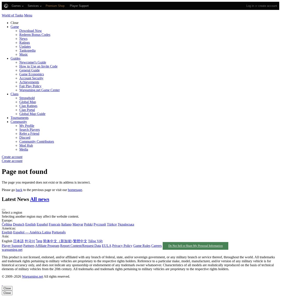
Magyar (77, 224)
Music (23, 54)
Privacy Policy (122, 246)
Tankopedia (27, 50)
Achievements (29, 82)
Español (42, 224)
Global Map (27, 102)
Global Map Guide (32, 114)
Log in (250, 5)
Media (23, 149)
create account (267, 5)
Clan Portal (27, 110)
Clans (14, 94)
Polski (88, 224)
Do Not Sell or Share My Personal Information (195, 246)
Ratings (24, 42)
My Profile (26, 126)
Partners (28, 246)
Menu (28, 15)
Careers (156, 246)
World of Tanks (12, 15)
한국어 (30, 241)
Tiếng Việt (95, 241)
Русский (100, 224)
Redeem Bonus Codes (34, 34)
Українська (126, 224)
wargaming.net (12, 249)
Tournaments (20, 118)
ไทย (39, 241)
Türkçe (112, 224)
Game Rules (141, 246)
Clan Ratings (28, 106)
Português (59, 232)
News (23, 38)
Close (7, 288)
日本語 (18, 241)
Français (54, 224)
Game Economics (31, 74)
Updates (25, 46)
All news (39, 199)
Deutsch (18, 224)
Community (19, 122)
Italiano (66, 224)
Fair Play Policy (30, 86)
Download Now (30, 31)
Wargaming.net (32, 276)
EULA (106, 246)
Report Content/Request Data (80, 246)
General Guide (29, 70)
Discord (24, 137)
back (19, 190)
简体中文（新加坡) (57, 241)
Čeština (7, 224)
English (30, 224)
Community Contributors (36, 141)
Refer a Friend (29, 133)
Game (15, 27)
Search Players (29, 129)
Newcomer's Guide (32, 62)
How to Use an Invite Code (38, 66)
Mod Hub (26, 145)
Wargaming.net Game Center (39, 90)
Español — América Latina (32, 232)
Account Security (31, 78)
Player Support (12, 246)
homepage (75, 190)
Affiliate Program (47, 246)
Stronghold (27, 98)
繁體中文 (80, 241)
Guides (15, 58)
